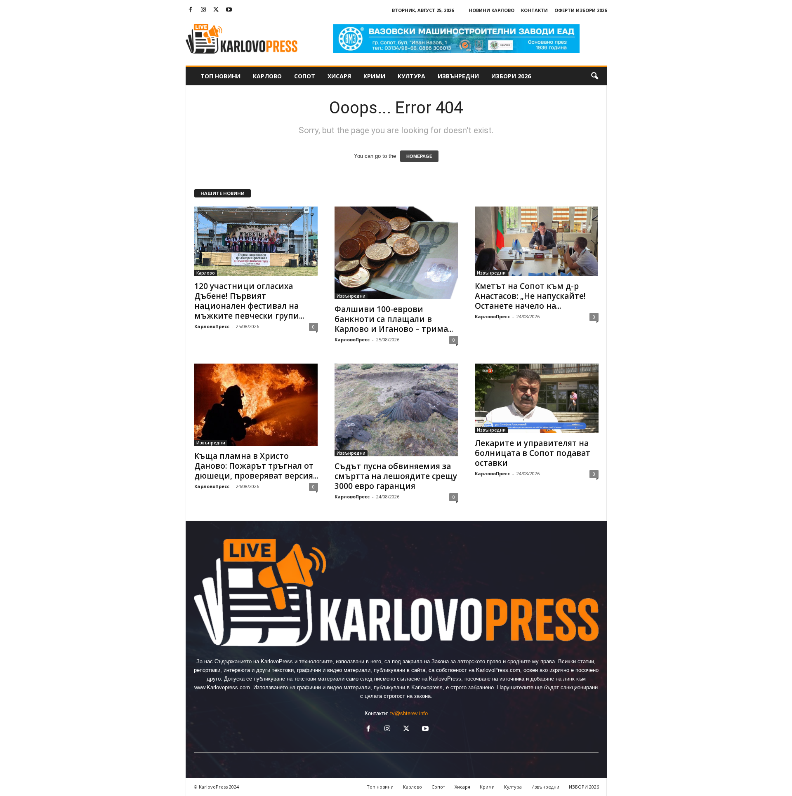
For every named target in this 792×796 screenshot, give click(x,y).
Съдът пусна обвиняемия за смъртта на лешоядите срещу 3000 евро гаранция (396, 476)
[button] (594, 76)
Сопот (304, 76)
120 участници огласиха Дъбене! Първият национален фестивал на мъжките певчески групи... (249, 301)
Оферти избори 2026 (580, 10)
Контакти (534, 10)
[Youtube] (229, 10)
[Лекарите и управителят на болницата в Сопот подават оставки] (537, 398)
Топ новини (220, 76)
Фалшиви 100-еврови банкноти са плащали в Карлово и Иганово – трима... (394, 319)
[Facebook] (191, 10)
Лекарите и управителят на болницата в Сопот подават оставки (532, 453)
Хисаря (339, 76)
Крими (374, 76)
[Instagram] (203, 10)
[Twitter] (216, 10)
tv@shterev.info (409, 713)
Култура (411, 76)
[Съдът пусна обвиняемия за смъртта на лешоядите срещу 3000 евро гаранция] (396, 410)
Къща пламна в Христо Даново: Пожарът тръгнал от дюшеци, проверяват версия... (256, 466)
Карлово (267, 76)
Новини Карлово (491, 10)
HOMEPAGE (419, 156)
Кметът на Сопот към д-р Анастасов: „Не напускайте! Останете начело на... (530, 296)
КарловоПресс (211, 326)
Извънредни (458, 76)
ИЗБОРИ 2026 (511, 76)
